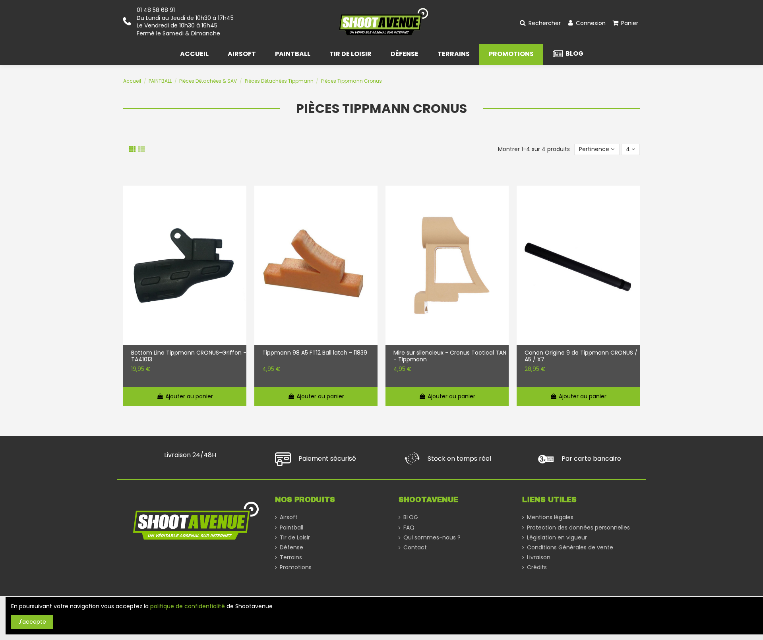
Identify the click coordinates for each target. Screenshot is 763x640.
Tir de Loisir (295, 537)
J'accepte (32, 622)
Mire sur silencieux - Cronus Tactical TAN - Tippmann (449, 356)
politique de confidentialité (187, 606)
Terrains (291, 557)
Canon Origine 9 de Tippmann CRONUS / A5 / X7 (581, 356)
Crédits (537, 567)
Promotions (296, 567)
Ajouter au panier (189, 396)
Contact (415, 547)
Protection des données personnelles (578, 527)
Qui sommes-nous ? (432, 537)
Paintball (291, 527)
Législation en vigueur (557, 537)
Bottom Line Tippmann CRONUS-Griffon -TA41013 (188, 356)
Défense (291, 547)
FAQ (408, 527)
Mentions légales (550, 517)
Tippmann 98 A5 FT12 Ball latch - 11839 (314, 353)
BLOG (410, 517)
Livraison (538, 557)
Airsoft (289, 517)
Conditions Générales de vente (570, 547)
